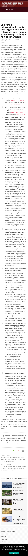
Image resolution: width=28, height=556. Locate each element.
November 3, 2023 (21, 114)
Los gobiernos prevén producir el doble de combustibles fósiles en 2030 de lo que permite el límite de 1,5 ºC (13, 459)
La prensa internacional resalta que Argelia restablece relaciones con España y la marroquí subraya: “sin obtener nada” (14, 30)
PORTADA (4, 40)
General (10, 39)
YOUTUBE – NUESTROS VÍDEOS (8, 531)
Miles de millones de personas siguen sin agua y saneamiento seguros (18, 501)
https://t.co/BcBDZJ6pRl (16, 112)
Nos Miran (17, 39)
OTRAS (19, 18)
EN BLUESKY (3, 541)
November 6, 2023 (15, 104)
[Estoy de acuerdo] (26, 550)
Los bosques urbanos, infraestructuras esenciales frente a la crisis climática (18, 510)
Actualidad (4, 39)
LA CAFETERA (9, 9)
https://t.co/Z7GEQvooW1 (17, 100)
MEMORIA (4, 18)
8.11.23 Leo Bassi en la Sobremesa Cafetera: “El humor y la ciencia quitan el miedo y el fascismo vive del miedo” (13, 468)
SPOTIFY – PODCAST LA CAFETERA (9, 533)
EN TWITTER (4, 539)
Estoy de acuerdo (14, 553)
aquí (16, 443)
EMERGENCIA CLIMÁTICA (8, 13)
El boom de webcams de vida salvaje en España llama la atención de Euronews (19, 492)
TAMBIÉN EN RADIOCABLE (14, 478)
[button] (26, 2)
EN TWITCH (3, 536)
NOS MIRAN (12, 18)
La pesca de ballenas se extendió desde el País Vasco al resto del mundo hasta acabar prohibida (19, 484)
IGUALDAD (19, 13)
